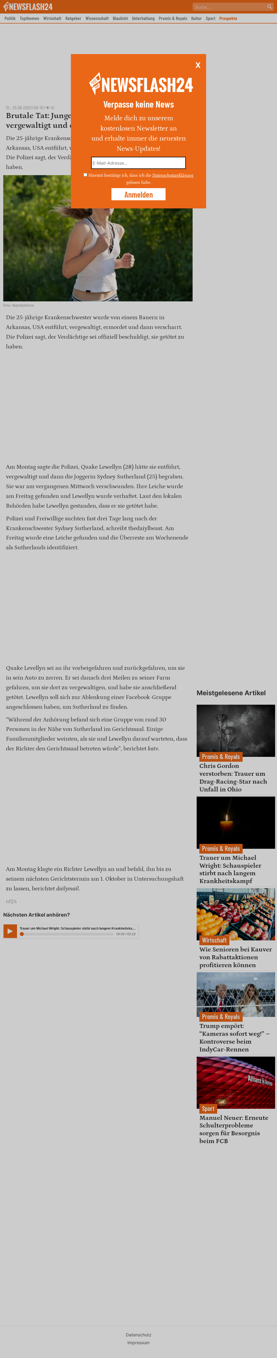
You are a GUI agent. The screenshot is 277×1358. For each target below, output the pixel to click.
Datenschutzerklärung (172, 175)
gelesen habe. (138, 182)
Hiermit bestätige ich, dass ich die (120, 175)
